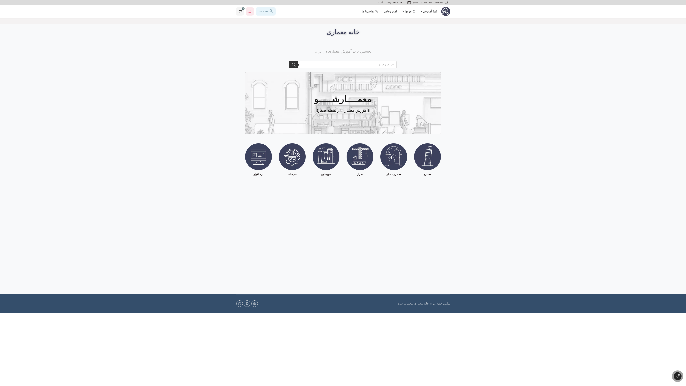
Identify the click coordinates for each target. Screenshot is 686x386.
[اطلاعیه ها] (250, 11)
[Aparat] (254, 303)
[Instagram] (239, 303)
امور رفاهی (390, 11)
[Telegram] (247, 303)
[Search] (293, 64)
